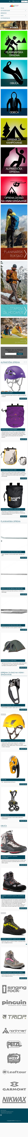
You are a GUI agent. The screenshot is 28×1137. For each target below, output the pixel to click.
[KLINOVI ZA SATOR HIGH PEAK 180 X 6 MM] (14, 538)
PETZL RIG (4, 779)
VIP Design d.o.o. (17, 1120)
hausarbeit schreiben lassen (7, 1111)
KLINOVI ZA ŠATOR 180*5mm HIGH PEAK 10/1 (12, 588)
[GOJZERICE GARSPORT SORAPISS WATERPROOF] (14, 842)
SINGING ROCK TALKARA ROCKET (9, 429)
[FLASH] (14, 726)
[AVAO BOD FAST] (14, 801)
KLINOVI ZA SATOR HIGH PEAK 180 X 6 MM (11, 552)
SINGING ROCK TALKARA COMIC (9, 470)
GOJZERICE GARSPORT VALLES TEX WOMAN (12, 972)
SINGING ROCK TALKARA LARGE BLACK (11, 509)
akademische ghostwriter (6, 1113)
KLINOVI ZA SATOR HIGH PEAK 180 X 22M (11, 625)
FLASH (3, 740)
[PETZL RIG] (14, 765)
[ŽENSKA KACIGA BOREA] (14, 379)
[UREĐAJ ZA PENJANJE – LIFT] (14, 691)
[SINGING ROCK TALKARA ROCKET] (14, 415)
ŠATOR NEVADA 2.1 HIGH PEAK (9, 660)
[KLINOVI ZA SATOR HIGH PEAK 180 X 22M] (14, 611)
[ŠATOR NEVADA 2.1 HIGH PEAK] (14, 646)
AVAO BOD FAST (5, 815)
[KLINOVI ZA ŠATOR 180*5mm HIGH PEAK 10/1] (14, 574)
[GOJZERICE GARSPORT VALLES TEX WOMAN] (14, 959)
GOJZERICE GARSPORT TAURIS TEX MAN (11, 939)
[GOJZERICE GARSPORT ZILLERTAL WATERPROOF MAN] (14, 881)
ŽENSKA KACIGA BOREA (7, 393)
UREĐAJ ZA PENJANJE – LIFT (8, 705)
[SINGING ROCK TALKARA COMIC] (14, 456)
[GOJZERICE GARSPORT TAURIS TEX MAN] (14, 925)
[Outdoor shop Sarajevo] (14, 5)
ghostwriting (3, 1110)
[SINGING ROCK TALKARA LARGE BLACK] (14, 495)
